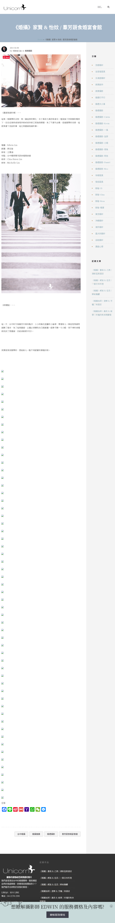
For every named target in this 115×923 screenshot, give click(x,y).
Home (40, 39)
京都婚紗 (99, 65)
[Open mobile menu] (100, 7)
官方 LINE (14, 892)
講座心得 (99, 246)
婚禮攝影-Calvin (102, 117)
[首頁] (15, 10)
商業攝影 (99, 91)
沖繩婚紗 (99, 220)
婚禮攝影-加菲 (101, 136)
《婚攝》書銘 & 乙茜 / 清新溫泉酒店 (56, 871)
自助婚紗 (99, 240)
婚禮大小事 (100, 104)
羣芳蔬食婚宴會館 (70, 834)
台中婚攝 (21, 834)
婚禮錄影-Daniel (102, 162)
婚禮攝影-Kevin (102, 123)
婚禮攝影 (51, 834)
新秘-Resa (100, 201)
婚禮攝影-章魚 (101, 149)
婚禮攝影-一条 (101, 130)
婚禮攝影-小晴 (101, 143)
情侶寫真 (99, 182)
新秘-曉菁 (99, 207)
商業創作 (99, 84)
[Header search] (108, 7)
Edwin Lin (17, 50)
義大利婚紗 (100, 233)
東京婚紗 (99, 214)
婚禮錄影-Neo (101, 169)
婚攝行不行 (100, 97)
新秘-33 (98, 188)
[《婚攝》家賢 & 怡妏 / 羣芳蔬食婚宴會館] (2, 369)
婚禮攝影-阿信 (101, 156)
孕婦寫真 (99, 175)
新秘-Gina (99, 194)
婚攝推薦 (36, 834)
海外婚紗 (99, 227)
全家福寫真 (100, 71)
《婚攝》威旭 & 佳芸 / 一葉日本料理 (56, 877)
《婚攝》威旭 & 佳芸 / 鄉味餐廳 (54, 884)
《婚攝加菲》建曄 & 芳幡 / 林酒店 (55, 891)
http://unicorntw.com (12, 901)
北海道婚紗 (100, 78)
